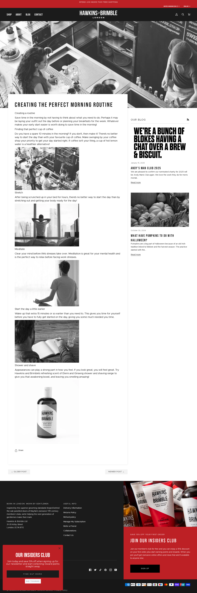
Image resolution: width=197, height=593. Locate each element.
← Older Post (19, 472)
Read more (136, 183)
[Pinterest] (105, 570)
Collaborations (69, 531)
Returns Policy (69, 513)
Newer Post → (116, 472)
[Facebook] (90, 570)
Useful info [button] (70, 504)
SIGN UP (145, 568)
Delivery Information (72, 508)
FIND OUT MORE (32, 574)
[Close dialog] (59, 548)
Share (20, 450)
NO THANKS (33, 581)
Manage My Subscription (74, 522)
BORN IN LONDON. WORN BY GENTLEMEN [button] (28, 504)
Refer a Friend (69, 526)
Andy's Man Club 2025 (146, 168)
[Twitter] (95, 570)
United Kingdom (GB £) (171, 6)
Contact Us (68, 535)
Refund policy (69, 517)
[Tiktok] (100, 570)
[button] (10, 14)
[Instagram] (110, 570)
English (186, 6)
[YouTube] (115, 570)
